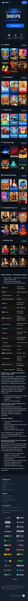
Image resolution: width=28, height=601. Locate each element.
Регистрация (15, 25)
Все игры (24, 45)
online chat (13, 510)
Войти (24, 2)
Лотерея (4, 487)
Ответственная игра (7, 497)
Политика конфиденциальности (10, 499)
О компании (5, 481)
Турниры (4, 485)
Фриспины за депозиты (8, 489)
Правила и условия (7, 495)
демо (5, 59)
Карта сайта (5, 501)
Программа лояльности (8, 483)
